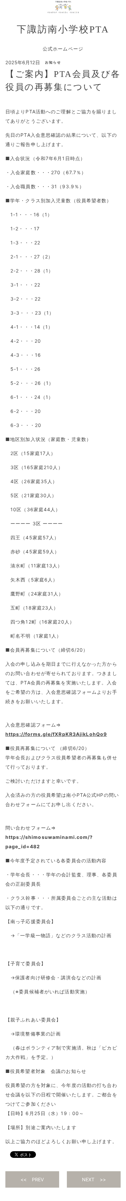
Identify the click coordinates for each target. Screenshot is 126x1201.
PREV (38, 1179)
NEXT (88, 1179)
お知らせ (53, 62)
